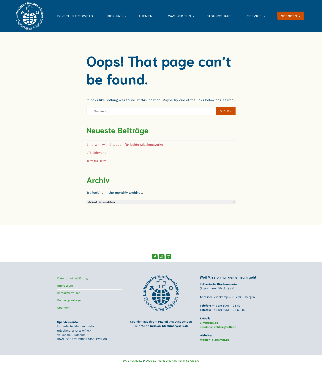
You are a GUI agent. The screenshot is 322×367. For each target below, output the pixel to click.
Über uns (114, 16)
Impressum (65, 285)
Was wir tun (179, 16)
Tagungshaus (219, 16)
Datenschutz (132, 360)
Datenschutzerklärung (72, 278)
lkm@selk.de (209, 322)
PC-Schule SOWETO (75, 16)
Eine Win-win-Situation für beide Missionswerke (124, 144)
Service (254, 16)
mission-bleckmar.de (214, 339)
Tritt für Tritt (96, 161)
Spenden (63, 307)
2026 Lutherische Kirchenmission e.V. (172, 360)
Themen (145, 16)
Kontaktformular (68, 293)
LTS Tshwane (96, 152)
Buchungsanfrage (69, 300)
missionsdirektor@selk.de (218, 327)
